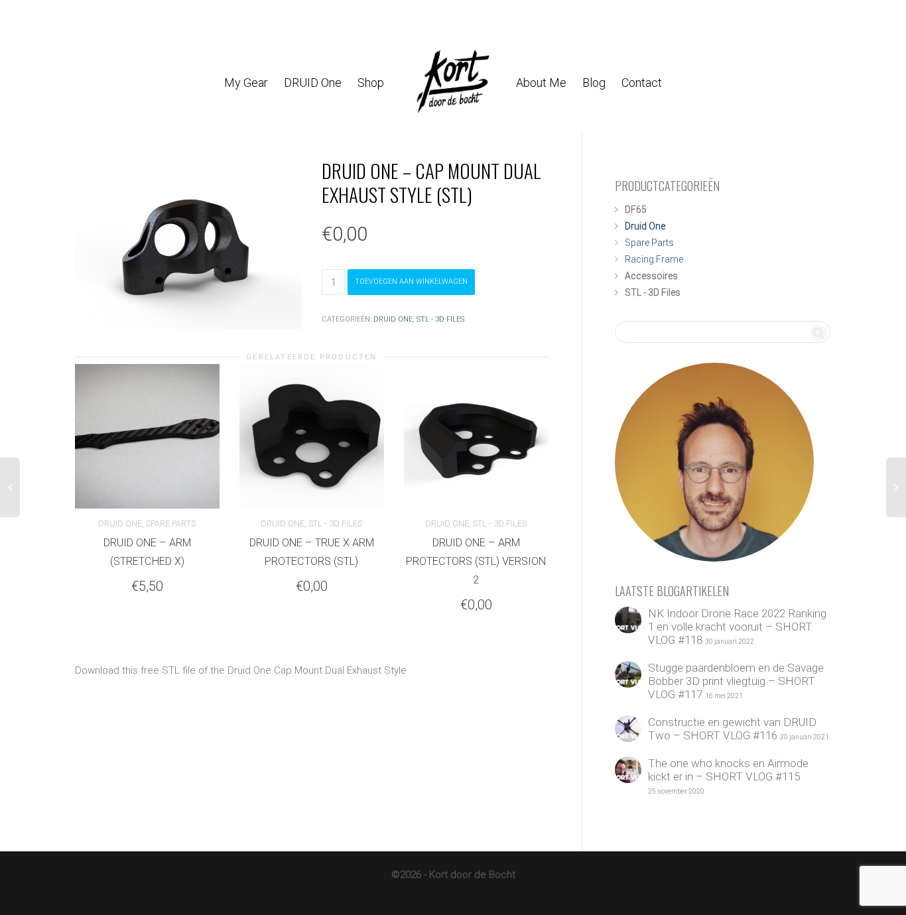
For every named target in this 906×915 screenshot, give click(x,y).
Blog (594, 83)
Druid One (393, 319)
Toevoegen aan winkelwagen (411, 281)
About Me (541, 83)
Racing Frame (654, 259)
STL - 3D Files (440, 319)
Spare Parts (171, 523)
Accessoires (651, 276)
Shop (372, 83)
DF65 (636, 209)
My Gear (246, 83)
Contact (641, 83)
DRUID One (313, 83)
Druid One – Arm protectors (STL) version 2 (476, 561)
